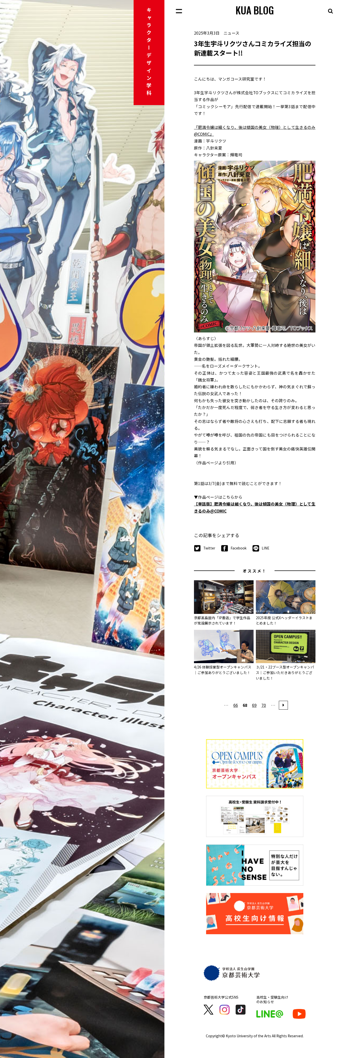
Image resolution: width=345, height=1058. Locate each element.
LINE (265, 547)
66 (235, 705)
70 (263, 705)
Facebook (238, 547)
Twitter (209, 547)
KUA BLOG (255, 10)
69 (254, 705)
